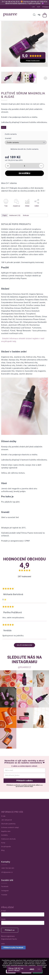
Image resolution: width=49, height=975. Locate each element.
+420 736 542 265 (7, 868)
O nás (3, 816)
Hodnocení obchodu (8, 839)
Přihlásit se (10, 930)
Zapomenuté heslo (9, 939)
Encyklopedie (6, 846)
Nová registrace (8, 936)
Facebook (4, 886)
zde (44, 967)
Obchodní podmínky (8, 824)
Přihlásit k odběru (24, 780)
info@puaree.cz (7, 872)
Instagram (5, 890)
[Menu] (39, 15)
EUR (38, 7)
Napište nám (5, 831)
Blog (2, 850)
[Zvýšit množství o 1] (8, 166)
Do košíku (24, 173)
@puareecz (24, 667)
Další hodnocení (24, 645)
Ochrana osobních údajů (10, 827)
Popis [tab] (5, 215)
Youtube (4, 895)
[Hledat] (34, 15)
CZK (33, 7)
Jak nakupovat (6, 820)
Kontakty (4, 835)
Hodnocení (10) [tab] (14, 215)
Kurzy (3, 843)
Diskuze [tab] (26, 215)
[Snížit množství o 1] (41, 166)
